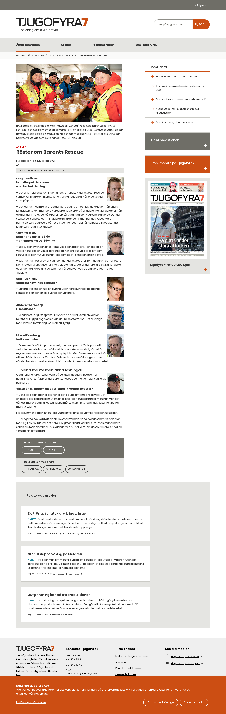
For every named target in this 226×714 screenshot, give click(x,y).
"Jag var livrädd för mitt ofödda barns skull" (181, 99)
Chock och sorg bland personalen (175, 122)
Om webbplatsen (125, 674)
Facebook (35, 470)
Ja (32, 450)
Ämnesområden (28, 45)
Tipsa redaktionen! (165, 140)
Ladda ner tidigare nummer (131, 656)
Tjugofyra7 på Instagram (185, 663)
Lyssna (203, 5)
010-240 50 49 (74, 664)
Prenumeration (103, 45)
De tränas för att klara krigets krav (57, 513)
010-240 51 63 (73, 658)
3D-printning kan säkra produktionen (59, 594)
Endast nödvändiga (161, 702)
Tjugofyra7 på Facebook (185, 656)
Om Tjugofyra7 (146, 45)
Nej (54, 450)
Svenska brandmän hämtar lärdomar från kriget (180, 88)
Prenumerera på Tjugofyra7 (172, 163)
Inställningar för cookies (31, 702)
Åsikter (66, 45)
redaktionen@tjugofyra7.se (82, 673)
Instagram (57, 470)
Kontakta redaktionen (128, 668)
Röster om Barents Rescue (91, 55)
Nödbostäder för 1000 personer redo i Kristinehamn (177, 110)
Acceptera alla (194, 702)
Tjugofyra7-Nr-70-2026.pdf (169, 265)
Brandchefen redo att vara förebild (176, 76)
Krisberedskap (63, 55)
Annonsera (121, 662)
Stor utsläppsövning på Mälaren (55, 554)
